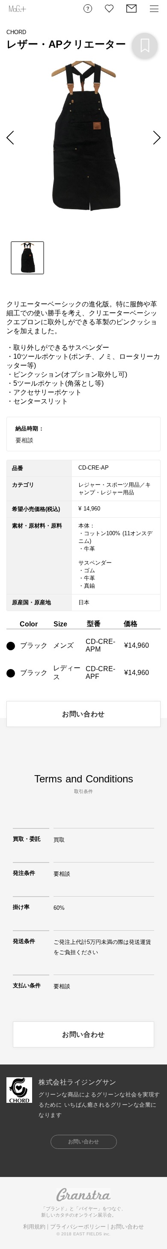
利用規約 (34, 1226)
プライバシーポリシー (78, 1226)
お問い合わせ (127, 1226)
